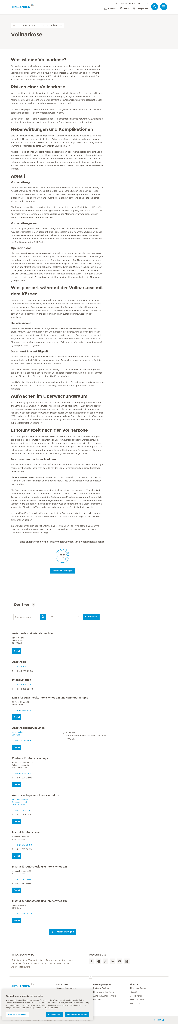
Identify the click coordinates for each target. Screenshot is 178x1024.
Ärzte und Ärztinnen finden (104, 996)
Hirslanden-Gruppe (138, 988)
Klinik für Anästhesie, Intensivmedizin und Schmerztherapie (50, 697)
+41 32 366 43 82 (23, 741)
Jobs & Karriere (136, 996)
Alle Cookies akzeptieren (77, 1014)
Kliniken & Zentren (101, 988)
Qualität (133, 992)
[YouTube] (119, 961)
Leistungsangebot (102, 985)
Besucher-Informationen (66, 988)
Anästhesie (19, 662)
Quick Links (62, 985)
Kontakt (124, 4)
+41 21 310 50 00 (23, 879)
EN (147, 4)
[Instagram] (98, 961)
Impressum (87, 1020)
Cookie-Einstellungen (62, 571)
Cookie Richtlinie (75, 1020)
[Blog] (127, 961)
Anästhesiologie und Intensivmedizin (35, 795)
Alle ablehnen (54, 1014)
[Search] (43, 617)
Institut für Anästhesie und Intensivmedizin (39, 866)
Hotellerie (97, 1000)
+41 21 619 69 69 (23, 845)
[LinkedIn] (112, 961)
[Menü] (164, 6)
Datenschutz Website (59, 1020)
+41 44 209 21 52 (23, 685)
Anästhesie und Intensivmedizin (32, 633)
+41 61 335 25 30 (23, 773)
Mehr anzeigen (65, 932)
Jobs (116, 4)
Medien (132, 4)
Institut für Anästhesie (26, 832)
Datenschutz (135, 1004)
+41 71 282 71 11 (23, 810)
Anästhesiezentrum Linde (28, 728)
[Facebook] (91, 961)
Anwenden (91, 617)
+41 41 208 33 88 (23, 710)
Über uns (135, 985)
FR (143, 4)
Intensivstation (21, 680)
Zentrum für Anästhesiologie (30, 758)
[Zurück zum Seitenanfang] (90, 976)
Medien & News (137, 1000)
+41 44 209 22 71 (23, 667)
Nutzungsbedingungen (41, 1020)
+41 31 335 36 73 (23, 914)
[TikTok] (105, 961)
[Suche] (154, 6)
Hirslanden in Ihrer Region (104, 992)
